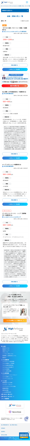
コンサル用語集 (6, 369)
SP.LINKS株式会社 (8, 93)
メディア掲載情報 (5, 398)
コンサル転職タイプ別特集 (8, 363)
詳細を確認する (14, 65)
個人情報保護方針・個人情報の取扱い (9, 424)
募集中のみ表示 (25, 20)
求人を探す (3, 346)
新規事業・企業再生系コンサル (9, 355)
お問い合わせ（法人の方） (7, 396)
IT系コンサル (5, 351)
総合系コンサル (6, 348)
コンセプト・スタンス (7, 384)
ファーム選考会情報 (7, 371)
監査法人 (4, 357)
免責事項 (3, 431)
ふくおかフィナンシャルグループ (12, 217)
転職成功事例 (5, 388)
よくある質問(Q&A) (7, 392)
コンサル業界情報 (5, 373)
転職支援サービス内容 (7, 382)
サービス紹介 (4, 380)
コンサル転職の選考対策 (8, 365)
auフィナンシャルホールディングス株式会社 (15, 31)
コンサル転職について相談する (14, 320)
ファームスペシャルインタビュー (10, 374)
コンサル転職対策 (5, 359)
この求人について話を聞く (14, 69)
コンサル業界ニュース (7, 376)
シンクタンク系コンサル (8, 353)
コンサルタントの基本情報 (8, 361)
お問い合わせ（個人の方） (7, 394)
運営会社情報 (5, 390)
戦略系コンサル (6, 350)
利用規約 (3, 428)
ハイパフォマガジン (7, 378)
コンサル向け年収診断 (7, 367)
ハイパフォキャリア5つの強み (9, 386)
